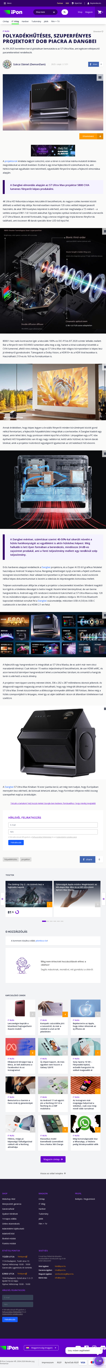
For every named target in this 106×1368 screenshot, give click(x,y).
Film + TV (55, 21)
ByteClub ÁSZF (72, 1362)
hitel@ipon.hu (60, 1266)
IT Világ (11, 1020)
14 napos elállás (9, 1218)
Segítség (43, 1250)
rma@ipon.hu (60, 1270)
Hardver (25, 21)
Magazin (89, 12)
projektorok (11, 161)
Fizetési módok (9, 1243)
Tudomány (36, 21)
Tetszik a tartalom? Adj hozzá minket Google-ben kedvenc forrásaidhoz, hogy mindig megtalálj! (53, 803)
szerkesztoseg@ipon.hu (62, 1274)
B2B (67, 3)
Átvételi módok (9, 1238)
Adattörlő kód (8, 1233)
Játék (46, 21)
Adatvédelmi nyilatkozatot (66, 837)
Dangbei (46, 567)
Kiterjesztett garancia (11, 1204)
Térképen (22, 1257)
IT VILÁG (6, 31)
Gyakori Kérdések (10, 1213)
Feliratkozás (16, 842)
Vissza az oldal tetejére (51, 1173)
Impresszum (48, 1362)
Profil (78, 1193)
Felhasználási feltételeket (41, 837)
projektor (26, 859)
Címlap (6, 21)
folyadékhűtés (10, 859)
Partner (60, 3)
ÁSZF (59, 1362)
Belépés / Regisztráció (85, 1199)
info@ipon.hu (60, 1278)
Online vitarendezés (11, 1223)
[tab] (44, 921)
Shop (80, 12)
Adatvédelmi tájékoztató (13, 1228)
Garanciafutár (8, 1209)
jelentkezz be (41, 940)
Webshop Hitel (8, 1199)
